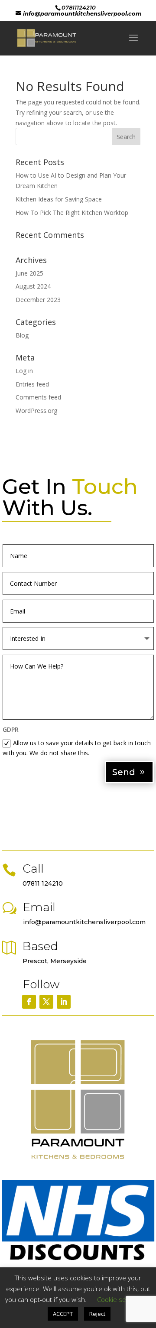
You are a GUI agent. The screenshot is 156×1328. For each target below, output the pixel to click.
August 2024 (33, 286)
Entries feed (32, 384)
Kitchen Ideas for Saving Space (59, 199)
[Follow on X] (46, 1002)
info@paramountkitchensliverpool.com (84, 922)
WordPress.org (36, 410)
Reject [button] (97, 1314)
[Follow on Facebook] (29, 1002)
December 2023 (38, 299)
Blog (22, 335)
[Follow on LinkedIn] (64, 1002)
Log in (24, 371)
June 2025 (29, 273)
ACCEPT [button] (63, 1314)
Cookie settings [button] (119, 1299)
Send (123, 772)
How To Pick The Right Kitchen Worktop (72, 212)
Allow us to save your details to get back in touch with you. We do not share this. (77, 748)
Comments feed (38, 397)
